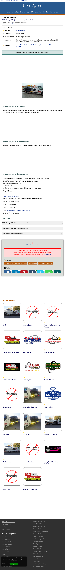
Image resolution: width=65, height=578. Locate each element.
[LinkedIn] (16, 273)
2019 (4, 325)
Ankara (4, 536)
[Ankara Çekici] (32, 312)
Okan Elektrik (37, 561)
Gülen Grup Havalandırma (40, 554)
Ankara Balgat (6, 539)
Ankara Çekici (27, 325)
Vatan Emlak (36, 559)
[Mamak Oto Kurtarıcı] (53, 422)
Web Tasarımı (15, 0)
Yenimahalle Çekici (50, 352)
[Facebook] (7, 273)
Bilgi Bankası (54, 12)
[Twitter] (40, 273)
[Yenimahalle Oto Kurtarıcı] (12, 340)
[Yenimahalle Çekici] (53, 340)
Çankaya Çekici (28, 352)
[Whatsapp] (49, 273)
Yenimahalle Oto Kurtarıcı (11, 352)
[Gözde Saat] (12, 476)
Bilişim (3, 554)
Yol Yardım (26, 434)
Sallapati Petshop (38, 536)
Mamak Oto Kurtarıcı (50, 434)
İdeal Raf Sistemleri (38, 524)
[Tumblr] (32, 273)
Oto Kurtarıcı (7, 462)
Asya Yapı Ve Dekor (38, 566)
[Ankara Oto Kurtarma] (12, 367)
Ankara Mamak (20, 45)
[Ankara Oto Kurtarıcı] (32, 449)
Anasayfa (10, 12)
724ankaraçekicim (16, 23)
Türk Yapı (35, 544)
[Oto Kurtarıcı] (12, 449)
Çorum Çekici (7, 407)
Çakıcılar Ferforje (38, 541)
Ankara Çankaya (6, 541)
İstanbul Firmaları (32, 12)
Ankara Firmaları (20, 12)
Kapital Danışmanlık (39, 539)
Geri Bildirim (48, 254)
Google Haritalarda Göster (11, 196)
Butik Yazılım (23, 0)
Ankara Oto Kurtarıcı (29, 462)
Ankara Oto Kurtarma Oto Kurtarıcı (52, 326)
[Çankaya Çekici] (32, 340)
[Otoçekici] (12, 422)
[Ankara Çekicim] (53, 367)
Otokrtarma (53, 45)
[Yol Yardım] (32, 422)
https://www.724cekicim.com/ (18, 210)
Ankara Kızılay (6, 546)
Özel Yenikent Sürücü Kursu (41, 551)
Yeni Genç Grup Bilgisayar (40, 531)
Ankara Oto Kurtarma (32, 45)
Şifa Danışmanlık (38, 556)
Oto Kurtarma (44, 45)
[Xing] (57, 273)
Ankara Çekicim (49, 380)
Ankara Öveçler (6, 549)
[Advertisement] (32, 68)
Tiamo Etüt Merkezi (38, 549)
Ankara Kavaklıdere (7, 544)
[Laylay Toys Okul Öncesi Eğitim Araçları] (53, 449)
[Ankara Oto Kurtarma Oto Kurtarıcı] (53, 312)
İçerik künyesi (7, 27)
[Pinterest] (24, 273)
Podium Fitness (37, 546)
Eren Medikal (37, 534)
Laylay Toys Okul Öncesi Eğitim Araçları (51, 463)
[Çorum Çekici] (12, 394)
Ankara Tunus (5, 551)
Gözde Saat (6, 489)
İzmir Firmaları (43, 12)
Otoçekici (18, 46)
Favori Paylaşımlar (5, 0)
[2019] (12, 312)
